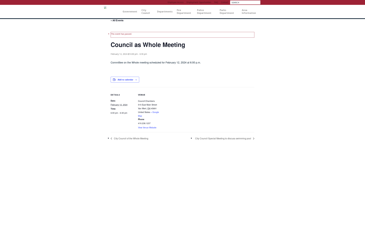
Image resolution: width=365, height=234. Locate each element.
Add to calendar (125, 79)
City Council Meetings (5, 181)
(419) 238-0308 (10, 201)
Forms (7, 215)
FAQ (7, 205)
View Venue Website (147, 127)
